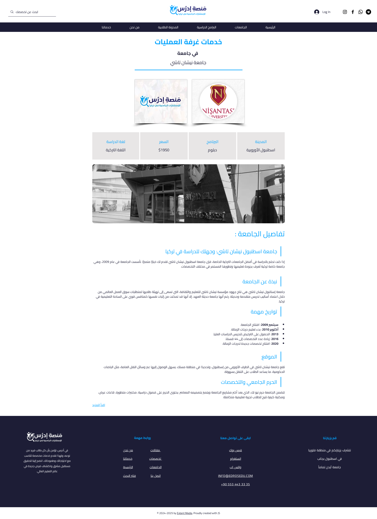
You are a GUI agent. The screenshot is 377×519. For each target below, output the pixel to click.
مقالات (155, 450)
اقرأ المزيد (98, 405)
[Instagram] (345, 12)
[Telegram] (368, 12)
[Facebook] (352, 12)
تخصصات (155, 459)
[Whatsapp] (360, 12)
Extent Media (184, 513)
